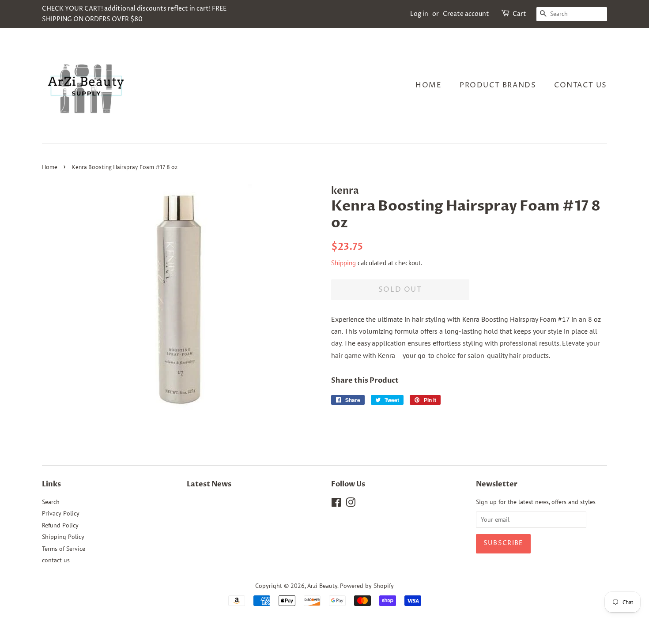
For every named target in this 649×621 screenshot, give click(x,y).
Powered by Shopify (367, 586)
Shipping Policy (63, 537)
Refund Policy (60, 525)
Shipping (343, 263)
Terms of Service (63, 549)
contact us (580, 85)
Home (428, 85)
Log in (419, 14)
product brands (498, 85)
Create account (466, 14)
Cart (519, 14)
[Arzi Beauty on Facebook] (336, 504)
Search (51, 502)
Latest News (209, 484)
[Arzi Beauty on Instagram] (350, 504)
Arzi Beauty (322, 586)
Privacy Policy (60, 513)
